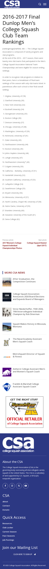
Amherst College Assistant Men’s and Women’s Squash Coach (29, 370)
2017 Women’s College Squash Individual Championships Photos (12, 245)
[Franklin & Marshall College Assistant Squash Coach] (7, 387)
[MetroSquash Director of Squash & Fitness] (7, 357)
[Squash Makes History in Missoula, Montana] (7, 327)
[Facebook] (5, 486)
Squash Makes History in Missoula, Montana (29, 325)
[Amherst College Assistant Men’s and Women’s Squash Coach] (7, 372)
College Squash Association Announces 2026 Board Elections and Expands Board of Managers (28, 297)
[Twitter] (19, 486)
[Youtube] (26, 486)
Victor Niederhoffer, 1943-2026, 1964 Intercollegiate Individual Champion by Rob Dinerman (28, 312)
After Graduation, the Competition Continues (24, 280)
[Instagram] (12, 486)
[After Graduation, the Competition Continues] (7, 282)
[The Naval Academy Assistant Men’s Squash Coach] (7, 342)
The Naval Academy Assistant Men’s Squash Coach (27, 340)
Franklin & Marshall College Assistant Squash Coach (26, 385)
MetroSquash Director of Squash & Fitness (29, 355)
